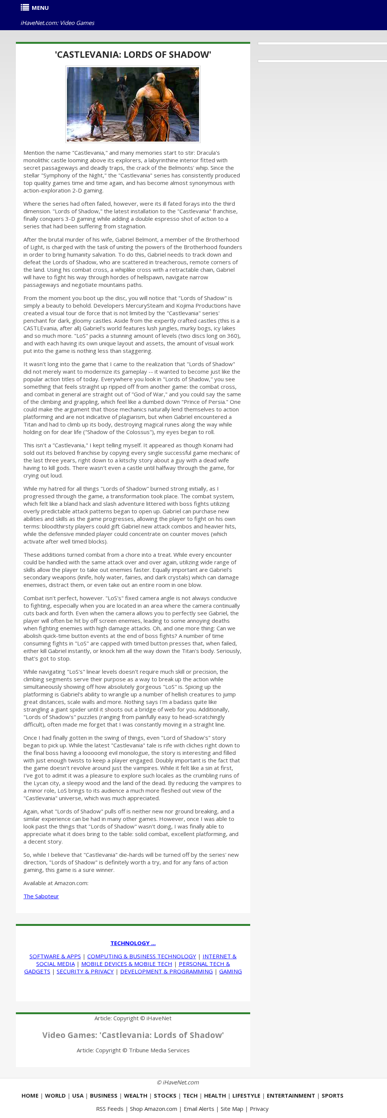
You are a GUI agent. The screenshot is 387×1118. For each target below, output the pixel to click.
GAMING (230, 971)
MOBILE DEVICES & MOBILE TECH (126, 963)
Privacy (259, 1108)
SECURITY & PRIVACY (85, 971)
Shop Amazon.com (153, 1108)
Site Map (232, 1108)
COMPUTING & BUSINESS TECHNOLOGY (141, 956)
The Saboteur (41, 896)
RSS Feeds (110, 1108)
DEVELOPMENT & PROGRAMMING (166, 971)
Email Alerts (199, 1108)
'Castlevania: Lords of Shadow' (133, 54)
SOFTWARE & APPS (55, 956)
